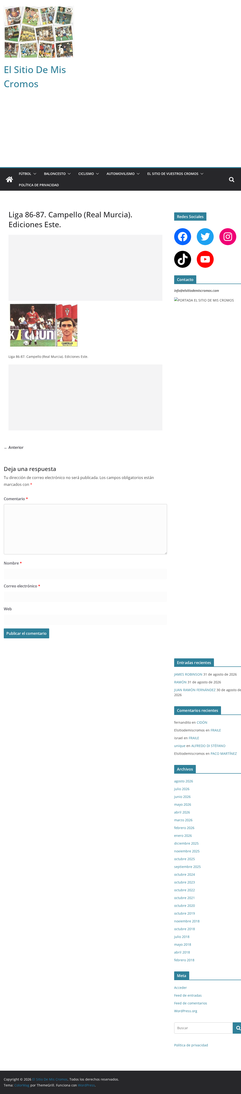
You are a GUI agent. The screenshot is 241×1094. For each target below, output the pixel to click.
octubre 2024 (184, 874)
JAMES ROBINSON (188, 674)
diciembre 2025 (186, 843)
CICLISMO (86, 173)
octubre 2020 (184, 905)
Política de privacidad (39, 185)
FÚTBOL (25, 173)
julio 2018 (181, 936)
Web (8, 608)
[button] (33, 173)
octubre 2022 (184, 890)
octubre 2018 (184, 929)
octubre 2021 (184, 898)
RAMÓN (180, 682)
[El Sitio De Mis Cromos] (9, 179)
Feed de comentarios (190, 1003)
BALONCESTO (55, 173)
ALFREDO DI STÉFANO (208, 745)
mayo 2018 (182, 944)
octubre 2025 (184, 859)
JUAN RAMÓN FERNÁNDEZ (195, 690)
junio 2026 (182, 796)
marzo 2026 (183, 820)
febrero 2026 (184, 828)
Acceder (180, 987)
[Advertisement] (120, 132)
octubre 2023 (184, 882)
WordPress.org (185, 1011)
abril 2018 (182, 952)
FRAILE (216, 730)
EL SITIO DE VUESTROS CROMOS (172, 173)
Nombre (13, 563)
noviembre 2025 (187, 851)
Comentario (16, 498)
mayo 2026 (182, 804)
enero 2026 (183, 835)
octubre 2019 (184, 913)
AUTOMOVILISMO (121, 173)
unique (179, 745)
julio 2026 (181, 789)
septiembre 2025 (187, 866)
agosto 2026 (183, 781)
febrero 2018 (184, 960)
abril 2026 (182, 812)
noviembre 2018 (187, 921)
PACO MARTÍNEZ (224, 753)
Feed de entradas (188, 995)
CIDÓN (202, 722)
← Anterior (14, 447)
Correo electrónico (22, 586)
